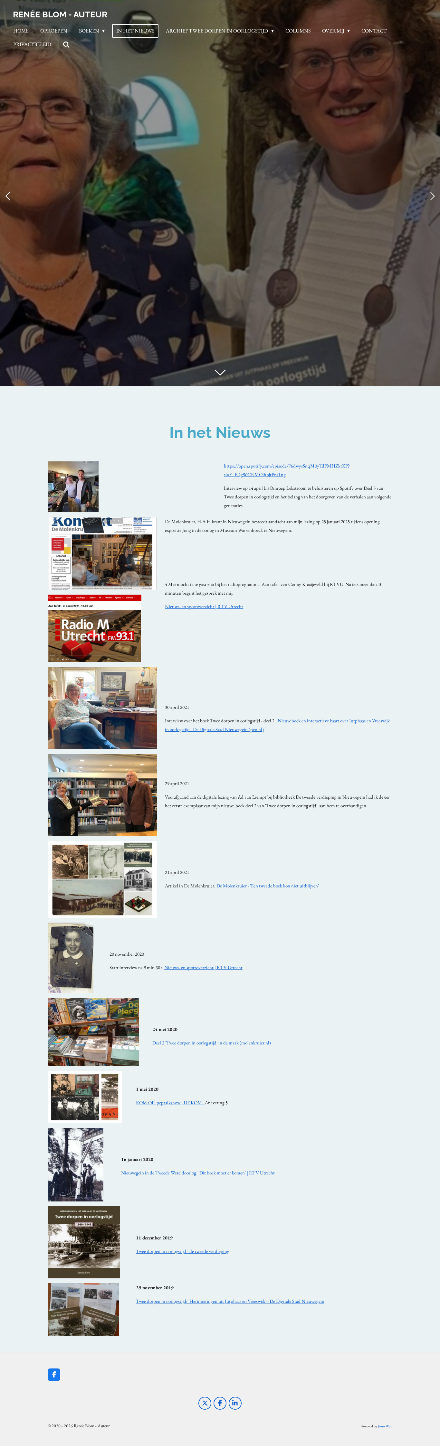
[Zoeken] (66, 44)
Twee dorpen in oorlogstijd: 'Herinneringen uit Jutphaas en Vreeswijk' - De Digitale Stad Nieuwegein (230, 1301)
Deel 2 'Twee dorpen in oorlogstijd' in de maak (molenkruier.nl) (211, 1043)
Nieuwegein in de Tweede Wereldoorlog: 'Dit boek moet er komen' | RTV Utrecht (198, 1173)
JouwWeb (385, 1425)
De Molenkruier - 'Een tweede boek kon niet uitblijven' (267, 886)
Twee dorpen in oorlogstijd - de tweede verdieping (182, 1251)
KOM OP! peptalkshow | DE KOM (170, 1102)
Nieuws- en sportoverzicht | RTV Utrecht (204, 606)
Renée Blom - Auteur (60, 14)
